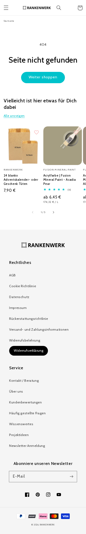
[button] (6, 8)
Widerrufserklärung (28, 350)
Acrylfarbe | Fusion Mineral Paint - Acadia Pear (59, 180)
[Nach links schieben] (33, 212)
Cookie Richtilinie (22, 286)
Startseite (9, 20)
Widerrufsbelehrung (24, 340)
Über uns (16, 391)
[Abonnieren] (71, 476)
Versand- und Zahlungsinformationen (39, 329)
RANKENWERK (47, 525)
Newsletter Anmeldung (27, 446)
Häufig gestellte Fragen (27, 413)
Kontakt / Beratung (24, 380)
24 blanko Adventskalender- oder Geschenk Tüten (21, 180)
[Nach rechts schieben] (53, 212)
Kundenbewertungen (25, 402)
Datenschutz (19, 297)
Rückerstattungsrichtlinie (28, 319)
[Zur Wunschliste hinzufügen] (36, 132)
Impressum (18, 308)
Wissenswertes (21, 424)
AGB (12, 275)
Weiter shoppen (43, 77)
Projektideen (19, 435)
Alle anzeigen (14, 116)
